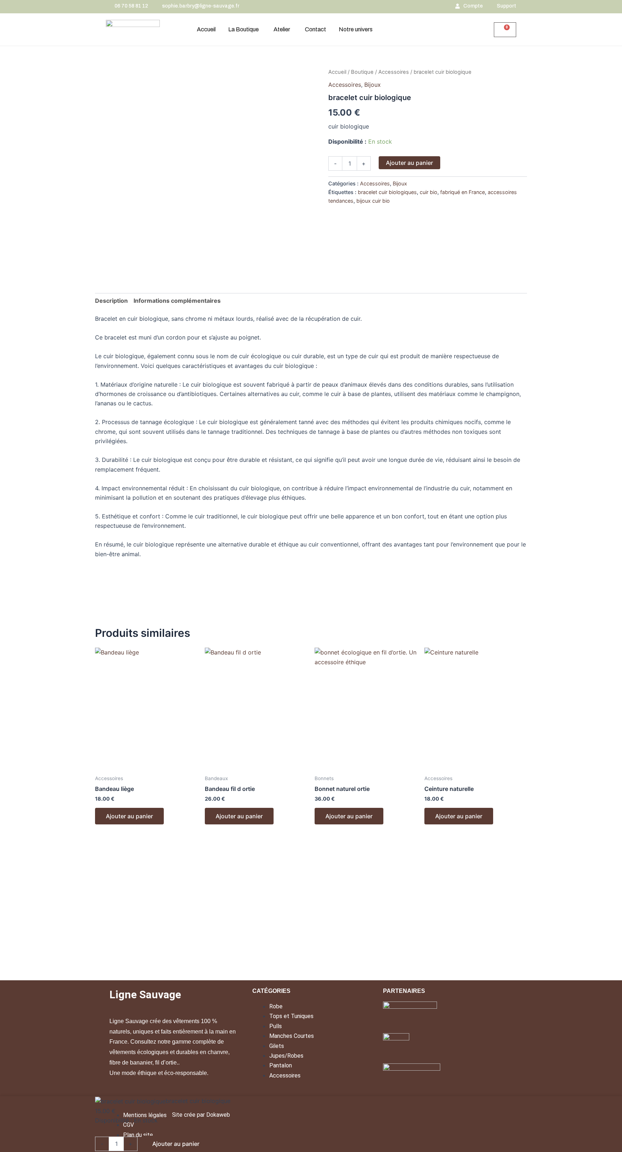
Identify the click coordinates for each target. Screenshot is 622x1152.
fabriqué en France (462, 192)
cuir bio (428, 192)
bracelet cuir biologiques (387, 192)
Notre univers (356, 29)
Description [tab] (111, 300)
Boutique (362, 72)
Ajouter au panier (409, 162)
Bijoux (372, 84)
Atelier (282, 29)
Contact (315, 29)
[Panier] (505, 29)
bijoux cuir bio (373, 201)
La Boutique (243, 29)
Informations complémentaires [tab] (177, 300)
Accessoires (393, 72)
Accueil (206, 29)
